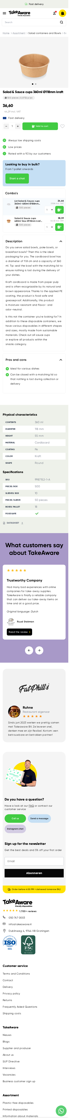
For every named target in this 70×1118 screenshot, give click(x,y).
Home (6, 33)
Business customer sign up (19, 1081)
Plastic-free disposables (18, 1102)
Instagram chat (15, 829)
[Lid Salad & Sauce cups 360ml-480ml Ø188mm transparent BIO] (9, 204)
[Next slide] (39, 650)
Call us (15, 818)
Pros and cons (16, 360)
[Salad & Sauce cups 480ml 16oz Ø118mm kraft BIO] (9, 221)
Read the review (18, 632)
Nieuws (7, 1035)
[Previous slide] (29, 650)
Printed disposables (15, 1109)
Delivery (8, 986)
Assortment (19, 33)
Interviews (9, 1068)
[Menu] (4, 13)
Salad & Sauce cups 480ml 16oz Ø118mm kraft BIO (27, 219)
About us (8, 1054)
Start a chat (17, 178)
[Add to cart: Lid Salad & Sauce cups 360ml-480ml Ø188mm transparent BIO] (59, 210)
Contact (8, 980)
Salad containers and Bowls (44, 33)
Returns (7, 1000)
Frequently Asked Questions (20, 1006)
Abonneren (34, 873)
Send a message (39, 818)
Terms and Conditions (16, 973)
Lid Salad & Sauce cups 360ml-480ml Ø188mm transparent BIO (27, 202)
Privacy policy (11, 993)
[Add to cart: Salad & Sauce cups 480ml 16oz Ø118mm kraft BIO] (59, 227)
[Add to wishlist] (62, 126)
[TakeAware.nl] (25, 13)
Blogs (6, 1041)
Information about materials (20, 1116)
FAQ (31, 805)
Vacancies (9, 1074)
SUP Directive (11, 1061)
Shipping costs (12, 1013)
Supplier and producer (17, 1048)
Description (14, 241)
